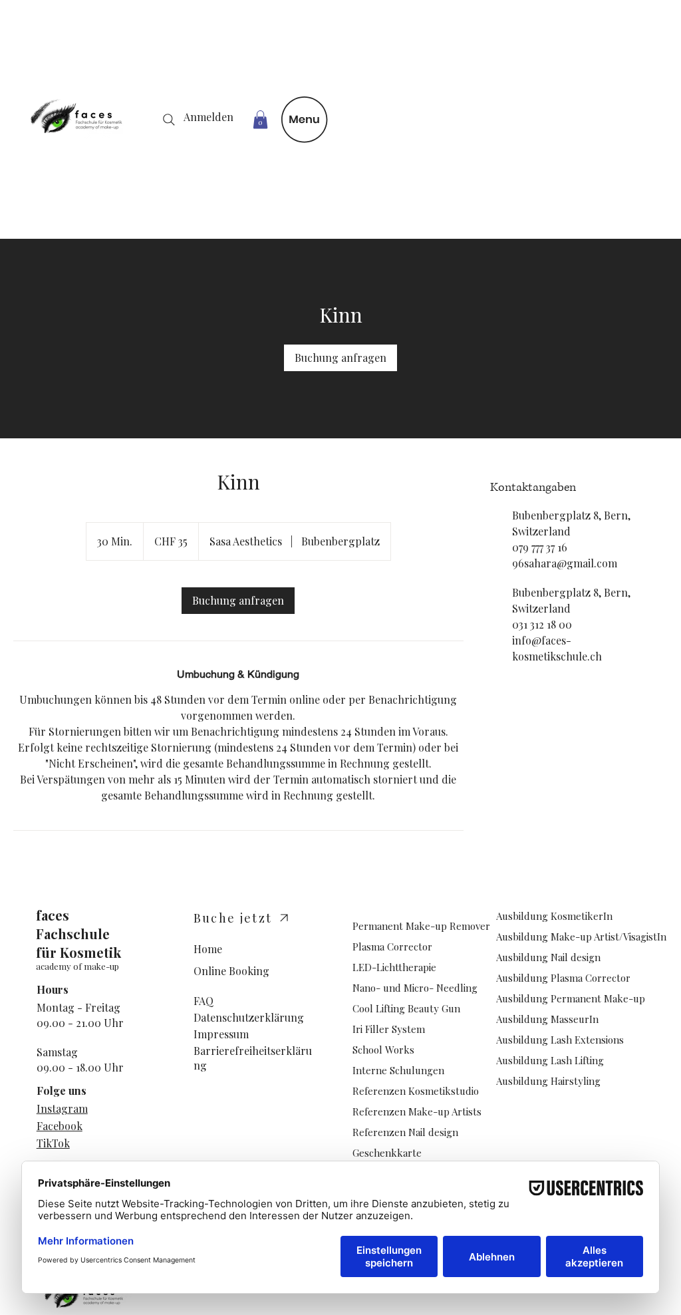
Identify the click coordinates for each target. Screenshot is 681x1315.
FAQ (203, 1001)
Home (208, 949)
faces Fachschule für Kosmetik (78, 933)
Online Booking (231, 971)
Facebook (59, 1126)
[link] (340, 358)
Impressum (221, 1034)
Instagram (62, 1108)
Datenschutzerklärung (249, 1017)
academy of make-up (77, 966)
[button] (260, 119)
